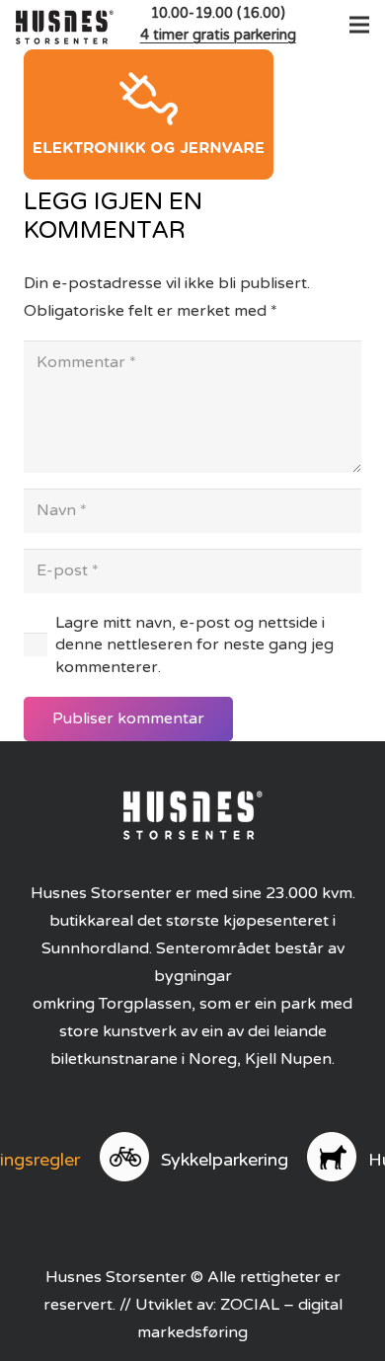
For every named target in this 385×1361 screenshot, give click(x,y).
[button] (355, 24)
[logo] (65, 24)
